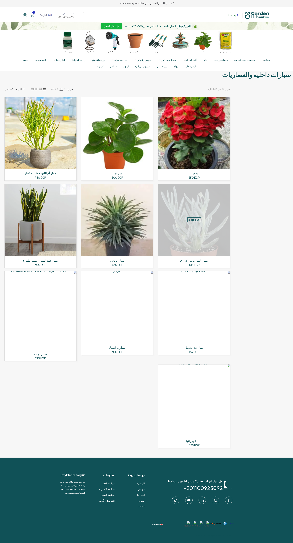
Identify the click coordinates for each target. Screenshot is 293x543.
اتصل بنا (141, 494)
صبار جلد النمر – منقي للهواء (40, 260)
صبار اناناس (117, 260)
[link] (64, 89)
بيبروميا (117, 173)
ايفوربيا (194, 173)
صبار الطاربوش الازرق (194, 260)
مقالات (141, 506)
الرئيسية (141, 483)
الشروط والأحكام (107, 500)
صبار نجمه (40, 354)
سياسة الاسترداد (107, 489)
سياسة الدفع (109, 483)
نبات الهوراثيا (194, 441)
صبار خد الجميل (194, 347)
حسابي (141, 500)
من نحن (141, 489)
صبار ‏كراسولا (117, 347)
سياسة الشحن (108, 494)
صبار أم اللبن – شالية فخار (40, 173)
